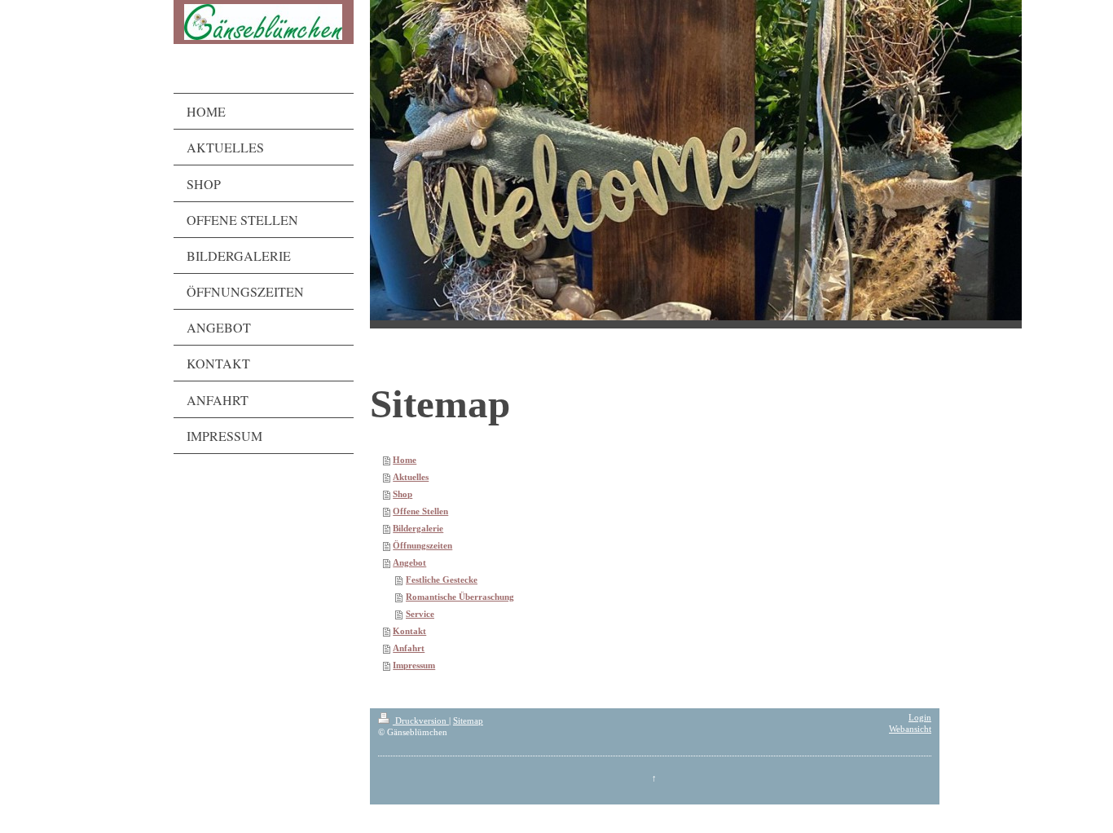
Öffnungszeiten (422, 545)
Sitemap (468, 720)
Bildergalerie (418, 528)
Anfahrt (409, 648)
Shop (402, 494)
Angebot (409, 562)
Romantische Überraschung (460, 597)
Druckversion (421, 720)
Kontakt (409, 631)
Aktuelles (411, 477)
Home (404, 460)
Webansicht (910, 729)
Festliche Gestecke (441, 579)
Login (919, 717)
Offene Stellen (420, 511)
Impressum (414, 665)
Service (420, 614)
